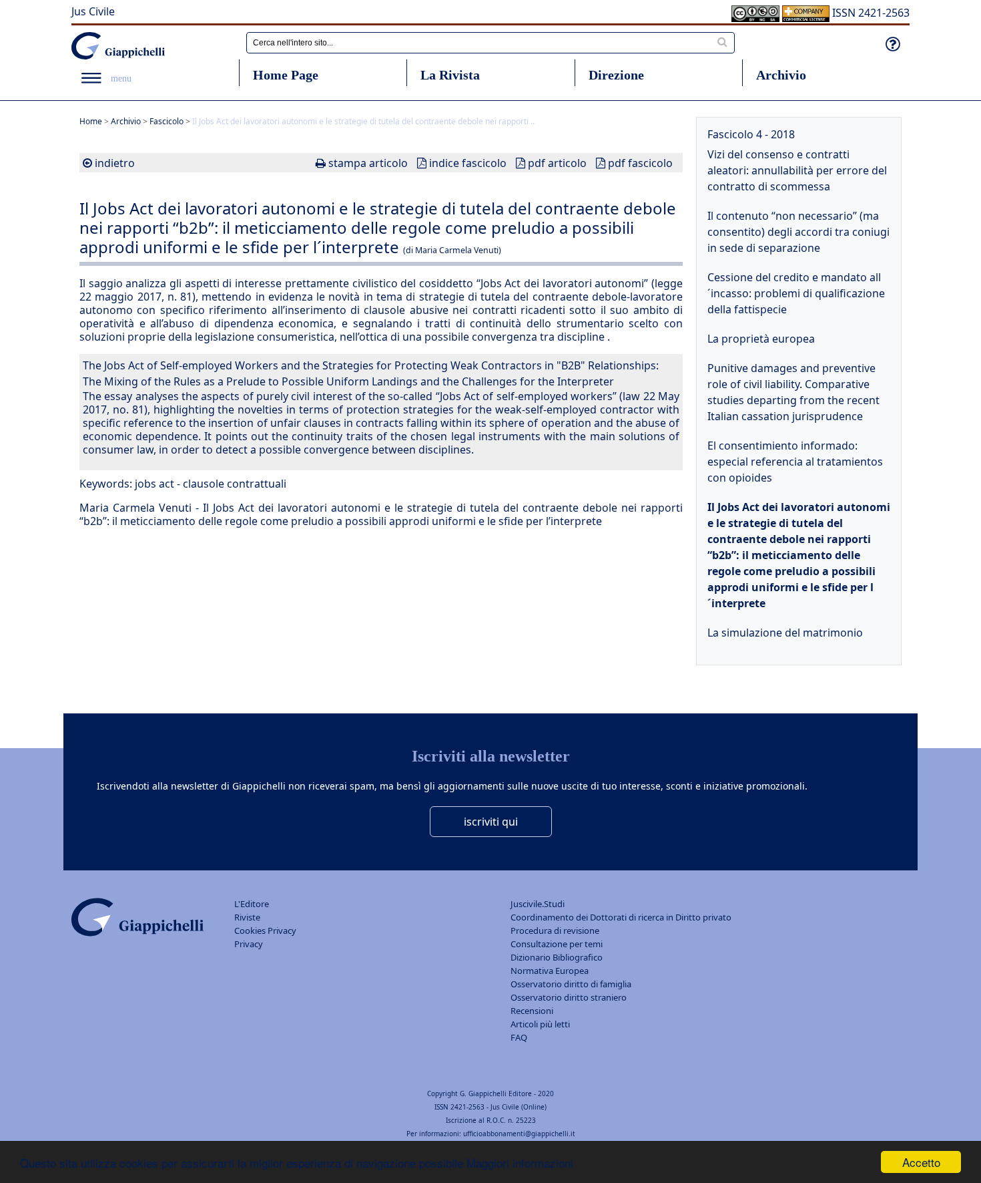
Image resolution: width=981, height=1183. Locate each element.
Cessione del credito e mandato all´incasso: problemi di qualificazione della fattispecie (796, 293)
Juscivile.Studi (538, 904)
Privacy (248, 944)
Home (90, 121)
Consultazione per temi (557, 944)
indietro (115, 163)
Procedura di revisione (555, 930)
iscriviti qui (491, 821)
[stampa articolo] (321, 163)
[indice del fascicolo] (421, 163)
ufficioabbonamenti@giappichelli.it (519, 1133)
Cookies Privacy (265, 930)
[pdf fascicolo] (600, 163)
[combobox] (490, 42)
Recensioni (532, 1011)
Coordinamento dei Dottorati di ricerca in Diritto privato (621, 917)
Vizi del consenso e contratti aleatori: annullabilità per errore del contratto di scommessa (797, 170)
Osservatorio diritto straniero (569, 997)
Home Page (285, 74)
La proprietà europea (761, 338)
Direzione (616, 74)
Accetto (921, 1162)
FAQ (519, 1037)
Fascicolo (166, 121)
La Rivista (450, 74)
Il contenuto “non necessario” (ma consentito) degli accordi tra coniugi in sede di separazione (798, 231)
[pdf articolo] (520, 163)
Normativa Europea (550, 971)
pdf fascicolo (640, 163)
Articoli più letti (540, 1024)
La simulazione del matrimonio (785, 632)
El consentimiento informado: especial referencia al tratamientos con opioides (795, 461)
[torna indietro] (87, 163)
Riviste (247, 917)
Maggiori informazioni (519, 1162)
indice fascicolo (468, 163)
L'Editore (251, 904)
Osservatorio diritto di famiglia (571, 984)
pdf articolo (557, 163)
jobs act (154, 483)
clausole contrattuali (234, 483)
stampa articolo (368, 163)
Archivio (781, 74)
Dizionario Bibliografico (557, 957)
